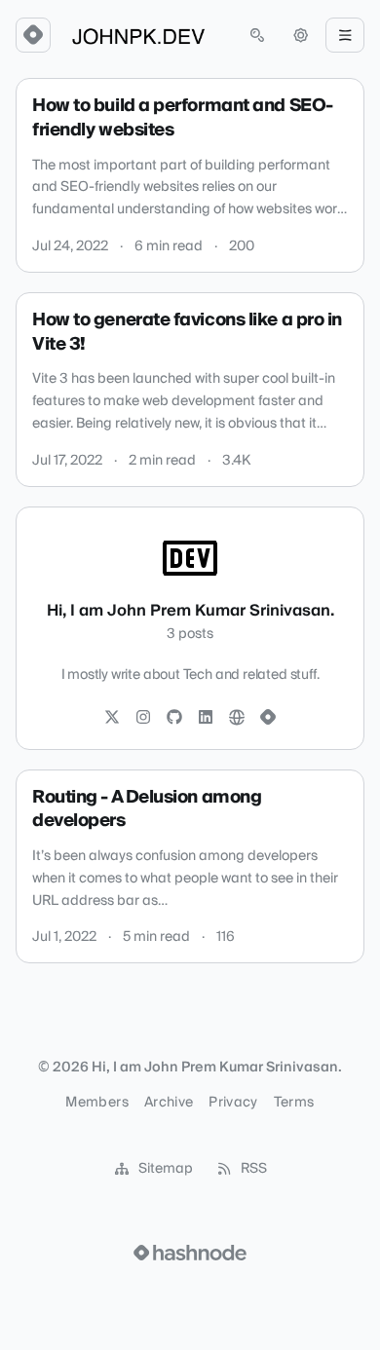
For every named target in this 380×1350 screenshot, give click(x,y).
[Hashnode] (268, 718)
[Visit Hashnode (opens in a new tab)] (190, 1252)
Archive (168, 1102)
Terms (294, 1102)
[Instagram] (143, 718)
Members (96, 1102)
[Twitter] (112, 718)
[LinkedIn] (205, 718)
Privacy (233, 1102)
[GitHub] (174, 718)
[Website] (237, 718)
